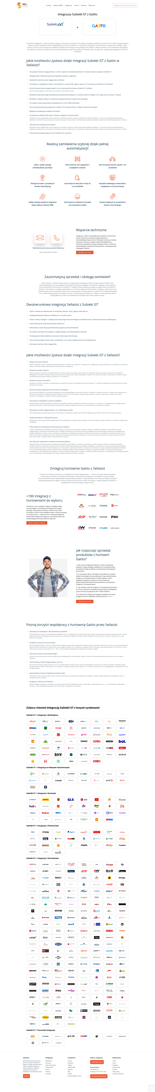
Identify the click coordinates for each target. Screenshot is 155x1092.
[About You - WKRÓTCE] (71, 761)
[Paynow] (45, 845)
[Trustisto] (122, 1036)
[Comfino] (45, 852)
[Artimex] (45, 871)
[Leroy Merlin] (45, 741)
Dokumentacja (116, 1067)
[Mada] (32, 944)
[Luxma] (122, 937)
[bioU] (58, 884)
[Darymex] (83, 891)
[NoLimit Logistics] (96, 806)
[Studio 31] (71, 984)
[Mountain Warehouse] (83, 754)
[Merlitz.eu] (71, 951)
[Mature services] (122, 944)
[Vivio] (96, 990)
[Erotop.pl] (71, 904)
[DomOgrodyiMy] (58, 897)
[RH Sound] (96, 970)
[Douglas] (96, 734)
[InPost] (45, 819)
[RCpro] (58, 970)
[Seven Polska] (58, 977)
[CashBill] (71, 838)
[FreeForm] (83, 911)
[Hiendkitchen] (109, 1004)
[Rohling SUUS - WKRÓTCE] (58, 813)
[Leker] (71, 937)
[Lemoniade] (83, 937)
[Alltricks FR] (71, 754)
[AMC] (96, 864)
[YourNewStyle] (58, 997)
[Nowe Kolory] (32, 819)
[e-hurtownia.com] (83, 897)
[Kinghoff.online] (71, 931)
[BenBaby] (96, 878)
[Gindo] (71, 1024)
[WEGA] (109, 990)
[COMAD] (58, 891)
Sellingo (70, 1065)
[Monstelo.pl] (109, 951)
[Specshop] (58, 1017)
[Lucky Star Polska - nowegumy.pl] (109, 937)
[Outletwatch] (32, 964)
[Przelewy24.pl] (83, 832)
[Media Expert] (109, 741)
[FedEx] (32, 806)
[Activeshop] (58, 864)
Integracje (68, 5)
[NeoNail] (71, 957)
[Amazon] (122, 721)
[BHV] (58, 754)
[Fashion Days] (32, 748)
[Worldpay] (122, 832)
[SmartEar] (83, 977)
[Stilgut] (58, 984)
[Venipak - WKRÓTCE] (122, 813)
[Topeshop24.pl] (32, 990)
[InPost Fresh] (45, 728)
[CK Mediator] (58, 1024)
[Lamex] (122, 931)
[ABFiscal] (45, 1043)
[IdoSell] (83, 773)
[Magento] (45, 773)
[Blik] (45, 838)
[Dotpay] (45, 832)
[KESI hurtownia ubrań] (58, 931)
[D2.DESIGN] (71, 891)
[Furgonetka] (45, 806)
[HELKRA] (71, 917)
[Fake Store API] (83, 1017)
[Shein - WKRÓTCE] (122, 754)
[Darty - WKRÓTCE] (45, 761)
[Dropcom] (71, 897)
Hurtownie (48, 1063)
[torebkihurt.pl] (32, 1017)
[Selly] (122, 780)
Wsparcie (92, 5)
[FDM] (45, 911)
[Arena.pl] (58, 721)
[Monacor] (96, 951)
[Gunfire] (96, 1004)
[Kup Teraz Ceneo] (109, 721)
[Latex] (32, 937)
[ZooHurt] (83, 997)
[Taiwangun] (83, 984)
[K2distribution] (122, 924)
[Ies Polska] (45, 924)
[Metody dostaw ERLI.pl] (58, 819)
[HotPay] (32, 838)
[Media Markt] (58, 741)
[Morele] (32, 734)
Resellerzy (70, 1063)
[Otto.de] (58, 728)
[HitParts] (83, 917)
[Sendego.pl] (32, 799)
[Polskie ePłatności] (58, 845)
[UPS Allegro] (109, 806)
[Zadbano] (32, 813)
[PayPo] (83, 845)
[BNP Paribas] (58, 838)
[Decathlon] (96, 728)
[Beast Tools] (58, 878)
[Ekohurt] (32, 904)
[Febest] (58, 911)
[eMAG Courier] (109, 819)
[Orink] (122, 957)
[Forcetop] (71, 911)
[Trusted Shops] (32, 1043)
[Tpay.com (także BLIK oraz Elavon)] (32, 832)
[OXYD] (45, 964)
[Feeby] (71, 1004)
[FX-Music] (96, 911)
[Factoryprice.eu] (58, 1004)
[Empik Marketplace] (83, 721)
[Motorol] (122, 951)
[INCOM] (71, 924)
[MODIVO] (83, 728)
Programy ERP (49, 1067)
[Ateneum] (71, 871)
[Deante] (96, 891)
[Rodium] (122, 970)
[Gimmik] (122, 911)
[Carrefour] (58, 748)
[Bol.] (122, 741)
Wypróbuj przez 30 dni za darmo (125, 5)
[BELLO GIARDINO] (83, 878)
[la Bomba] (96, 931)
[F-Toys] (109, 904)
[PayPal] (71, 832)
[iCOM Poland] (32, 924)
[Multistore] (45, 957)
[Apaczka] (122, 799)
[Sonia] (109, 977)
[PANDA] (58, 964)
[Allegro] (32, 721)
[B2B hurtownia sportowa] (109, 871)
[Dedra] (109, 891)
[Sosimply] (122, 977)
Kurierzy (47, 1069)
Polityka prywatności (118, 1074)
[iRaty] (109, 845)
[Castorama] (45, 734)
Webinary (70, 1069)
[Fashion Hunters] (32, 911)
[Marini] (58, 944)
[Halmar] (45, 917)
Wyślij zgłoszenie (97, 1062)
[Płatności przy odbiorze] (71, 845)
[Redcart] (71, 780)
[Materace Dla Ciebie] (96, 944)
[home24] (71, 741)
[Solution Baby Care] (96, 977)
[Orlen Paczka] (58, 806)
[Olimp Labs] (96, 957)
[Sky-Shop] (83, 780)
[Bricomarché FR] (45, 754)
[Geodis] (96, 813)
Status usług (115, 1072)
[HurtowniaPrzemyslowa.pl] (122, 917)
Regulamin (115, 1065)
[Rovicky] (32, 977)
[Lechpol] (58, 937)
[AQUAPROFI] (45, 1024)
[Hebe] (83, 734)
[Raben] (45, 813)
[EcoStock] (109, 897)
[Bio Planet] (45, 1004)
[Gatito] (83, 1004)
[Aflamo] (83, 1010)
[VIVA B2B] (83, 990)
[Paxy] (71, 819)
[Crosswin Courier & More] (83, 819)
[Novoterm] (109, 1010)
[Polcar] (32, 970)
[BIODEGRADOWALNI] (32, 884)
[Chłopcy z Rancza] (45, 891)
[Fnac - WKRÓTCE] (32, 761)
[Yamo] (45, 997)
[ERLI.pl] (96, 721)
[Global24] (109, 813)
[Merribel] (122, 1017)
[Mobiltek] (32, 845)
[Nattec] (58, 957)
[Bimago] (122, 878)
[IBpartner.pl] (96, 1010)
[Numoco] (83, 957)
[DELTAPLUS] (109, 1017)
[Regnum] (83, 970)
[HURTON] (32, 1024)
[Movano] (32, 957)
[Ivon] (83, 924)
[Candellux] (122, 884)
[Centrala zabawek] (32, 891)
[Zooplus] (32, 754)
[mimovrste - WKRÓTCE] (83, 761)
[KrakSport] (83, 931)
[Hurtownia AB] (96, 917)
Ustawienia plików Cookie (74, 1076)
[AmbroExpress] (83, 806)
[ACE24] (32, 864)
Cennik (76, 5)
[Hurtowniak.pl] (109, 917)
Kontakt (83, 5)
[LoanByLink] (32, 852)
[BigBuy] (109, 878)
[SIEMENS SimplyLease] (109, 832)
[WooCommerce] (71, 773)
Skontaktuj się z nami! (84, 252)
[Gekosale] (109, 773)
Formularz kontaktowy (99, 1076)
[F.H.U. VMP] (122, 904)
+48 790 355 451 (94, 1069)
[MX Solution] (32, 951)
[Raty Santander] (96, 832)
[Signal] (71, 977)
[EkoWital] (45, 904)
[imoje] (122, 838)
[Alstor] (122, 997)
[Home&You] (109, 728)
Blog (69, 1072)
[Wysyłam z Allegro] (122, 806)
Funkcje (48, 5)
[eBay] (45, 721)
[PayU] (58, 832)
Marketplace (48, 1061)
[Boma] (83, 884)
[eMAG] (32, 728)
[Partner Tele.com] (83, 964)
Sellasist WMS (58, 5)
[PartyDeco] (96, 964)
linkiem (109, 596)
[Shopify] (58, 780)
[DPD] (83, 799)
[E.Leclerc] (96, 748)
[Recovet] (71, 970)
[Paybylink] (122, 845)
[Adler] (71, 864)
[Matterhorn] (109, 944)
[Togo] (109, 984)
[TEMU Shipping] (96, 819)
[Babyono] (45, 878)
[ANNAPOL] (109, 864)
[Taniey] (83, 741)
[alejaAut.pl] (109, 997)
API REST (114, 1069)
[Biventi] (71, 884)
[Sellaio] (45, 787)
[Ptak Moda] (45, 970)
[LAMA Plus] (109, 931)
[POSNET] (83, 1036)
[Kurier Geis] (109, 799)
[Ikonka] (58, 924)
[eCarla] (96, 897)
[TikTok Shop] (109, 754)
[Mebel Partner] (45, 951)
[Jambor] (96, 924)
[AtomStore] (96, 780)
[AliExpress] (71, 734)
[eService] (96, 838)
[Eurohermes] (83, 813)
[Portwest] (58, 1010)
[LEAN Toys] (45, 937)
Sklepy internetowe (50, 1065)
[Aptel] (122, 864)
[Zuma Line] (71, 1017)
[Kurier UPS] (58, 799)
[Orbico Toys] (109, 957)
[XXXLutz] (109, 748)
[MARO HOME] (83, 944)
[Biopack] (45, 884)
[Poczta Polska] (96, 799)
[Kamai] (32, 931)
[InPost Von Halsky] (96, 754)
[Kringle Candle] (122, 1004)
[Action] (45, 864)
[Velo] (58, 990)
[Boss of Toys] (96, 884)
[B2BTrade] (122, 871)
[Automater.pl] (109, 1036)
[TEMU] (32, 741)
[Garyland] (109, 911)
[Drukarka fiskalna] (96, 1036)
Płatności (47, 1072)
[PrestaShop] (58, 773)
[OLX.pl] (71, 721)
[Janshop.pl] (109, 924)
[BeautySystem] (71, 878)
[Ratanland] (122, 1010)
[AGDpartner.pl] (83, 864)
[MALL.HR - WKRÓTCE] (96, 761)
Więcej (26, 1076)
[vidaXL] (71, 990)
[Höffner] (122, 748)
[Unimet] (45, 990)
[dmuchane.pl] (45, 897)
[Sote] (109, 780)
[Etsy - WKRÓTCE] (109, 734)
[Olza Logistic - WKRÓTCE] (71, 813)
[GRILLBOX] (32, 917)
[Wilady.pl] (32, 997)
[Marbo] (45, 944)
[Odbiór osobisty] (71, 806)
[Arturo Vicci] (58, 871)
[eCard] (83, 838)
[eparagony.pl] (58, 1043)
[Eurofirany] (45, 1017)
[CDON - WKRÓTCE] (58, 761)
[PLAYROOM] (109, 964)
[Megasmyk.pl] (58, 951)
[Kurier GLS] (71, 799)
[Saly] (122, 773)
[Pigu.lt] (122, 728)
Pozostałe (48, 1074)
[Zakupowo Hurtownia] (96, 1017)
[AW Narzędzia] (96, 871)
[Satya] (45, 977)
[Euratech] (96, 904)
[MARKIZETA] (71, 944)
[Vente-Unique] (71, 748)
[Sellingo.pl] (32, 773)
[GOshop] (32, 787)
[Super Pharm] (83, 748)
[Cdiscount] (122, 734)
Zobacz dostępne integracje (37, 523)
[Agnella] (96, 997)
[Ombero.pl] (45, 1010)
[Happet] (58, 917)
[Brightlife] (109, 884)
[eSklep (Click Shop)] (96, 773)
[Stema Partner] (45, 984)
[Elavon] (58, 852)
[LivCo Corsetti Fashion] (96, 937)
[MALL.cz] (96, 741)
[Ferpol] (122, 891)
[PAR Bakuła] (71, 964)
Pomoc (114, 1063)
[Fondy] (109, 838)
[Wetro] (122, 990)
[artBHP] (32, 1004)
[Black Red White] (58, 734)
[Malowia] (32, 1010)
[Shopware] (32, 780)
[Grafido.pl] (71, 1036)
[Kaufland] (71, 728)
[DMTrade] (32, 897)
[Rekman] (71, 1010)
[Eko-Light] (122, 897)
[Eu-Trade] (83, 904)
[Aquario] (32, 871)
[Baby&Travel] (32, 878)
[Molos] (83, 951)
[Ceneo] (32, 1036)
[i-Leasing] (96, 845)
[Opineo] (45, 1036)
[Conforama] (45, 748)
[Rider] (109, 970)
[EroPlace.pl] (58, 904)
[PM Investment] (122, 964)
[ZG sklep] (71, 997)
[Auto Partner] (83, 871)
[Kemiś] (45, 931)
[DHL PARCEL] (45, 799)
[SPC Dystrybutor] (32, 984)
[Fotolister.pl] (58, 1036)
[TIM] (96, 984)
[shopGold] (45, 780)
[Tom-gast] (122, 984)
